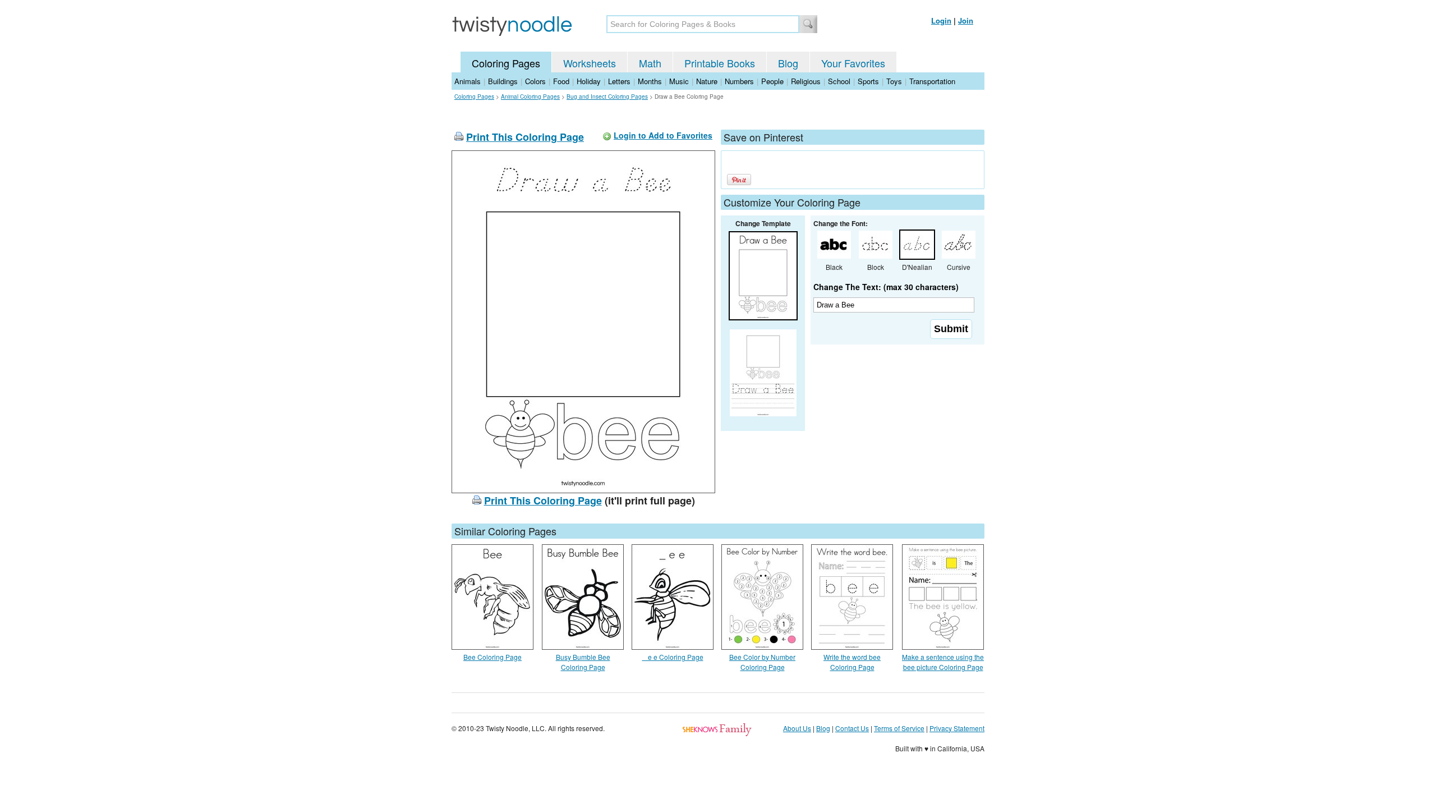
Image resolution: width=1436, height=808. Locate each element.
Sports (868, 81)
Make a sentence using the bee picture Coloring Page (943, 662)
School (839, 81)
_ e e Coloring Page (672, 657)
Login (941, 20)
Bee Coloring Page (492, 657)
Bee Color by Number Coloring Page (762, 662)
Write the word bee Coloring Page (852, 662)
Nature (706, 81)
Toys (894, 81)
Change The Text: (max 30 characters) (886, 286)
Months (650, 81)
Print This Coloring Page (525, 137)
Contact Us (852, 728)
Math (650, 63)
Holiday (589, 81)
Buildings (503, 81)
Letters (619, 81)
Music (679, 81)
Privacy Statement (956, 728)
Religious (806, 81)
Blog (788, 63)
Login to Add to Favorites (663, 135)
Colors (535, 81)
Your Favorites (853, 63)
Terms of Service (899, 728)
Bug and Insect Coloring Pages (607, 96)
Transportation (932, 81)
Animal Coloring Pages (530, 96)
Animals (467, 81)
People (772, 81)
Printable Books (719, 63)
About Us (797, 728)
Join (965, 20)
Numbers (739, 81)
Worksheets (589, 63)
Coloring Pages (506, 63)
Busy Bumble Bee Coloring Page (583, 662)
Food (561, 81)
